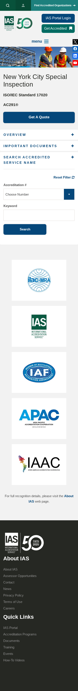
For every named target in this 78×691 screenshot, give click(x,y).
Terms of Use (12, 602)
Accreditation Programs (20, 634)
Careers (9, 608)
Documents (11, 641)
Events (8, 654)
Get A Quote (39, 117)
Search (25, 229)
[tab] (39, 135)
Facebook (75, 56)
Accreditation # (14, 185)
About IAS (10, 569)
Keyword (10, 206)
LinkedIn (75, 48)
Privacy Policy (13, 595)
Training (8, 647)
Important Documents (30, 146)
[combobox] (39, 194)
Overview (14, 135)
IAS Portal (23, 5)
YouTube (75, 63)
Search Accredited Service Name (26, 159)
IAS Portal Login (58, 18)
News (7, 589)
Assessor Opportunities (20, 576)
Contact (8, 582)
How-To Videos (14, 660)
